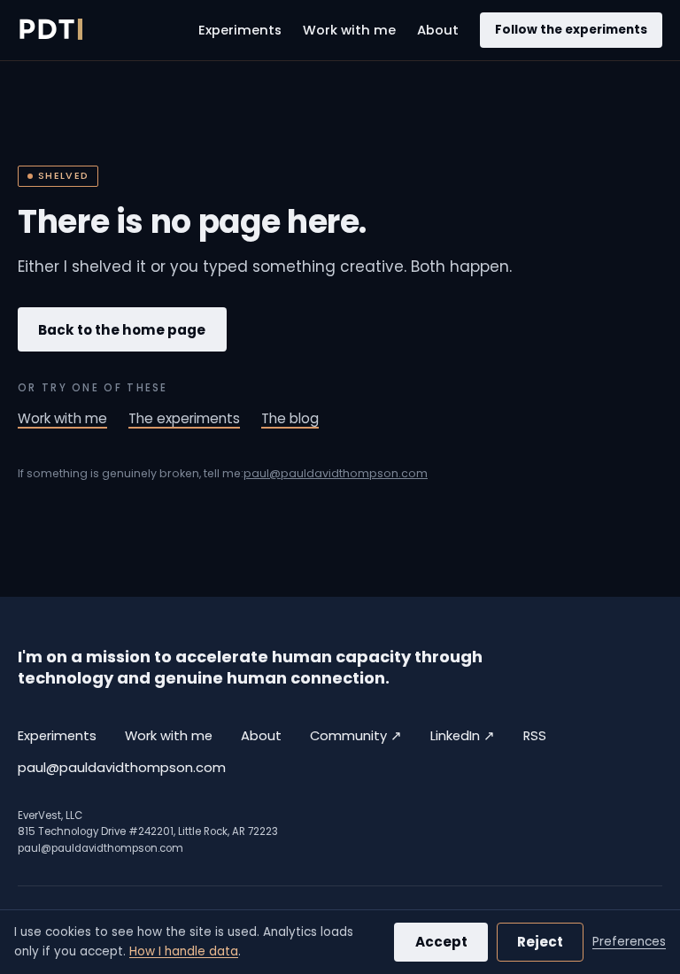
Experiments (240, 30)
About (438, 30)
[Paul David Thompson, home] (50, 30)
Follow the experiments (571, 29)
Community (356, 735)
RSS (534, 736)
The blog (290, 418)
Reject (540, 941)
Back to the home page (121, 330)
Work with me (349, 30)
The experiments (184, 418)
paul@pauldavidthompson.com (335, 473)
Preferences (629, 941)
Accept (441, 941)
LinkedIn (462, 735)
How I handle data (183, 951)
